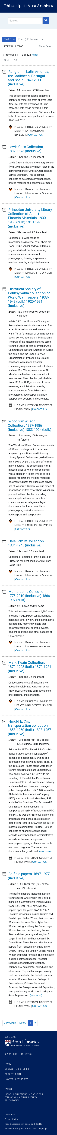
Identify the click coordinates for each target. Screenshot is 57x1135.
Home (8, 1064)
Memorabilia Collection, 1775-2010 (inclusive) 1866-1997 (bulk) (29, 596)
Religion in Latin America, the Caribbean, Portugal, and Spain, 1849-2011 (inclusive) (28, 78)
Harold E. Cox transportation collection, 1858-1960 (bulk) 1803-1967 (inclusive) (29, 727)
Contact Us (35, 134)
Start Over (9, 39)
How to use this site (16, 1079)
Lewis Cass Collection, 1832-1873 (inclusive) (26, 149)
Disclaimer (10, 1115)
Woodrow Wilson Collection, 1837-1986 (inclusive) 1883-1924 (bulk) (29, 425)
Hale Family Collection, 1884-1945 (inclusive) (26, 543)
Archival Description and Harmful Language (26, 1129)
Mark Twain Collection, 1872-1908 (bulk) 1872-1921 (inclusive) (29, 667)
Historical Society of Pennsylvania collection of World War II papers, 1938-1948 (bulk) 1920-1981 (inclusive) (29, 297)
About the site (13, 1074)
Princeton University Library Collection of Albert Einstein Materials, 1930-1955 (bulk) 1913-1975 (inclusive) (30, 218)
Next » (35, 54)
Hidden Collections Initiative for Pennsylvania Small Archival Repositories (24, 1097)
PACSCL (8, 1089)
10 (17, 60)
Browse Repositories (17, 1069)
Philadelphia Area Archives (28, 5)
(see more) (45, 851)
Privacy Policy (11, 1119)
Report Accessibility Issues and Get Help (24, 1124)
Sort (6, 60)
